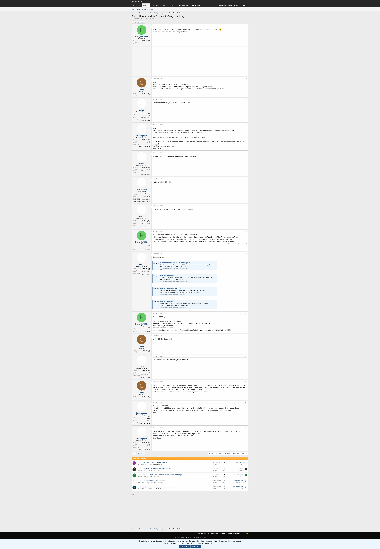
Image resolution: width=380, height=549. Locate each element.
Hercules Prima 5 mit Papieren (171, 288)
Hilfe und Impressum (234, 533)
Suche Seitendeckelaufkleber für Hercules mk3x (156, 487)
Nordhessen (147, 196)
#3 (246, 99)
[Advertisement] (199, 61)
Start (243, 533)
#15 (246, 428)
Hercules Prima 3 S (167, 275)
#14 (246, 402)
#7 (246, 206)
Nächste (140, 22)
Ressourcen (183, 5)
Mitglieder (196, 5)
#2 (246, 79)
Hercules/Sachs (157, 464)
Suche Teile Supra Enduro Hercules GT (153, 462)
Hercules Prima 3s (167, 301)
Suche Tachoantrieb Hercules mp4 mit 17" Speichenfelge (160, 474)
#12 (246, 356)
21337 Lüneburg (145, 117)
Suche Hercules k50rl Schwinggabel (152, 481)
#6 (246, 178)
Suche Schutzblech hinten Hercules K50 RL (154, 468)
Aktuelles (155, 5)
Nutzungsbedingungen (211, 533)
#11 (246, 335)
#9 (246, 253)
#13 (246, 382)
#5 (246, 153)
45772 (148, 143)
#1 (246, 26)
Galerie (171, 5)
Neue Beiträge (136, 9)
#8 (246, 231)
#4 (246, 125)
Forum (146, 5)
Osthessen (147, 44)
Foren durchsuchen (147, 9)
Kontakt (200, 533)
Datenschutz (223, 533)
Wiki (164, 5)
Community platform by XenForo (190, 537)
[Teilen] (244, 26)
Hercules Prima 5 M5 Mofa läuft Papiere (175, 263)
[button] (160, 5)
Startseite (136, 5)
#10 (246, 313)
